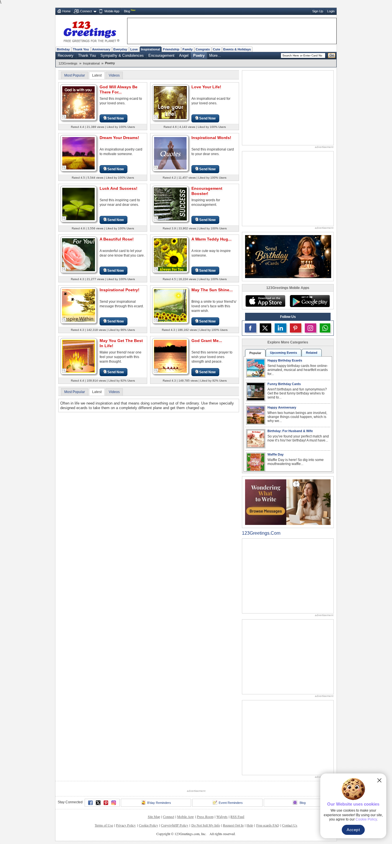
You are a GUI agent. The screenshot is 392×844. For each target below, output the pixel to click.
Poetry (199, 55)
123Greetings (68, 63)
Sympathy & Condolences (122, 55)
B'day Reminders (159, 802)
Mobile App (111, 11)
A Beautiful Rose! (117, 239)
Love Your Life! (206, 87)
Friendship (171, 49)
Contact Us (289, 825)
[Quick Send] (64, 117)
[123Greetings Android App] (310, 301)
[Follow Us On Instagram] (310, 328)
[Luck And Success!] (78, 203)
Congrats (203, 49)
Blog (127, 11)
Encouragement (161, 55)
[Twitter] (98, 802)
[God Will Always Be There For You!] (78, 102)
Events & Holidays (237, 49)
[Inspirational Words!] (170, 153)
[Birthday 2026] (288, 256)
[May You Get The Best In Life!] (78, 355)
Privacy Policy (126, 825)
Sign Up (317, 11)
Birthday (63, 49)
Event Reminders (231, 802)
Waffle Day (275, 454)
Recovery (65, 55)
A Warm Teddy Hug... (211, 239)
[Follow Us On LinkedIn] (280, 328)
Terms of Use (104, 825)
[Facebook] (90, 802)
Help (250, 825)
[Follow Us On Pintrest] (295, 328)
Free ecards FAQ (267, 825)
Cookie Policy (148, 825)
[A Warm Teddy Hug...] (170, 254)
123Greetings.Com (261, 533)
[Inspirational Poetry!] (78, 305)
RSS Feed (237, 816)
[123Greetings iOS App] (265, 301)
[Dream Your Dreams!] (78, 153)
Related (311, 352)
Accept (353, 829)
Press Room (205, 816)
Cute (216, 49)
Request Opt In (233, 825)
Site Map (154, 816)
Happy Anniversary (281, 407)
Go (331, 55)
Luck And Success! (118, 188)
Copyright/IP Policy (174, 825)
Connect (86, 11)
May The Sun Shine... (212, 290)
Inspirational (150, 49)
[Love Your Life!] (170, 102)
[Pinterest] (106, 802)
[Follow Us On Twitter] (265, 328)
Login (331, 11)
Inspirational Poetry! (119, 290)
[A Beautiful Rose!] (78, 254)
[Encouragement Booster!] (170, 203)
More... (215, 55)
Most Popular (74, 75)
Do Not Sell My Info (205, 825)
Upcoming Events (283, 352)
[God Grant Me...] (170, 355)
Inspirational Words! (211, 137)
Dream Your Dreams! (119, 137)
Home (66, 11)
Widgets (222, 816)
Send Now (115, 118)
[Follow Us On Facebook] (250, 328)
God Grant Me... (206, 340)
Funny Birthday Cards (284, 384)
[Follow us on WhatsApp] (325, 328)
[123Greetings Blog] (288, 501)
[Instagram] (113, 802)
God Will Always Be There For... (118, 89)
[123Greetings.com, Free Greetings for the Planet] (91, 31)
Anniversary (101, 49)
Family (188, 49)
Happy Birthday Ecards (284, 360)
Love (134, 49)
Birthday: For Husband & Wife (290, 431)
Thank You (81, 49)
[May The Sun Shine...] (170, 305)
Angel (184, 55)
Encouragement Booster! (206, 191)
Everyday (120, 49)
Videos (114, 75)
